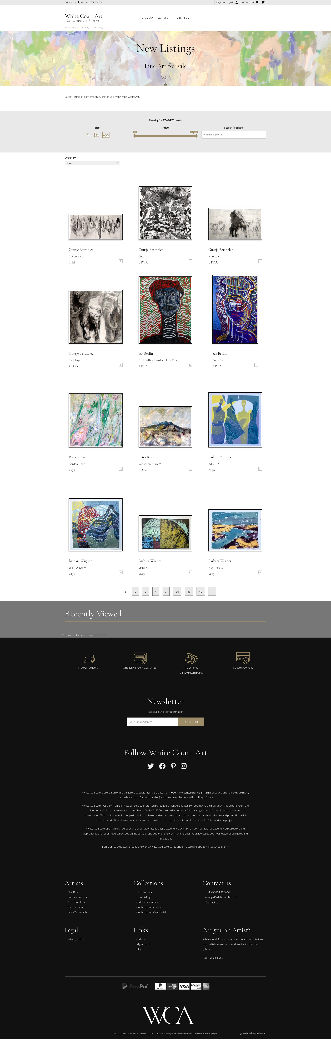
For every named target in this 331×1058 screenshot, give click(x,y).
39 (188, 591)
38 (177, 591)
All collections (144, 892)
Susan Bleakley (76, 902)
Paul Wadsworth (77, 912)
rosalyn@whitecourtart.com (221, 897)
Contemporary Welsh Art (151, 912)
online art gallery (125, 792)
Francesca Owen (77, 897)
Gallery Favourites (147, 902)
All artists (72, 892)
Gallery (140, 939)
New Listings (143, 897)
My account (143, 944)
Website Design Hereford (254, 1033)
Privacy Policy (75, 939)
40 (200, 591)
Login (214, 1033)
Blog (139, 948)
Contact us (211, 902)
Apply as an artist (213, 957)
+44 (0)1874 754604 (91, 2)
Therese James (76, 907)
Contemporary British (149, 907)
